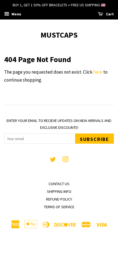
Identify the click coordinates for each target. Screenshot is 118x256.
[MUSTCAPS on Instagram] (65, 160)
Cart (109, 14)
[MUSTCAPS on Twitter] (53, 160)
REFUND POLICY (59, 199)
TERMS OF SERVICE (59, 206)
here (97, 72)
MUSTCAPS (59, 35)
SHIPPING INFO (59, 191)
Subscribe (94, 139)
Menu (16, 14)
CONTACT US (59, 183)
